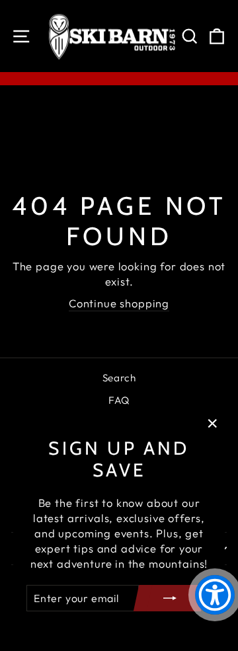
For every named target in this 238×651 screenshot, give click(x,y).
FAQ (119, 400)
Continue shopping (119, 303)
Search (119, 377)
